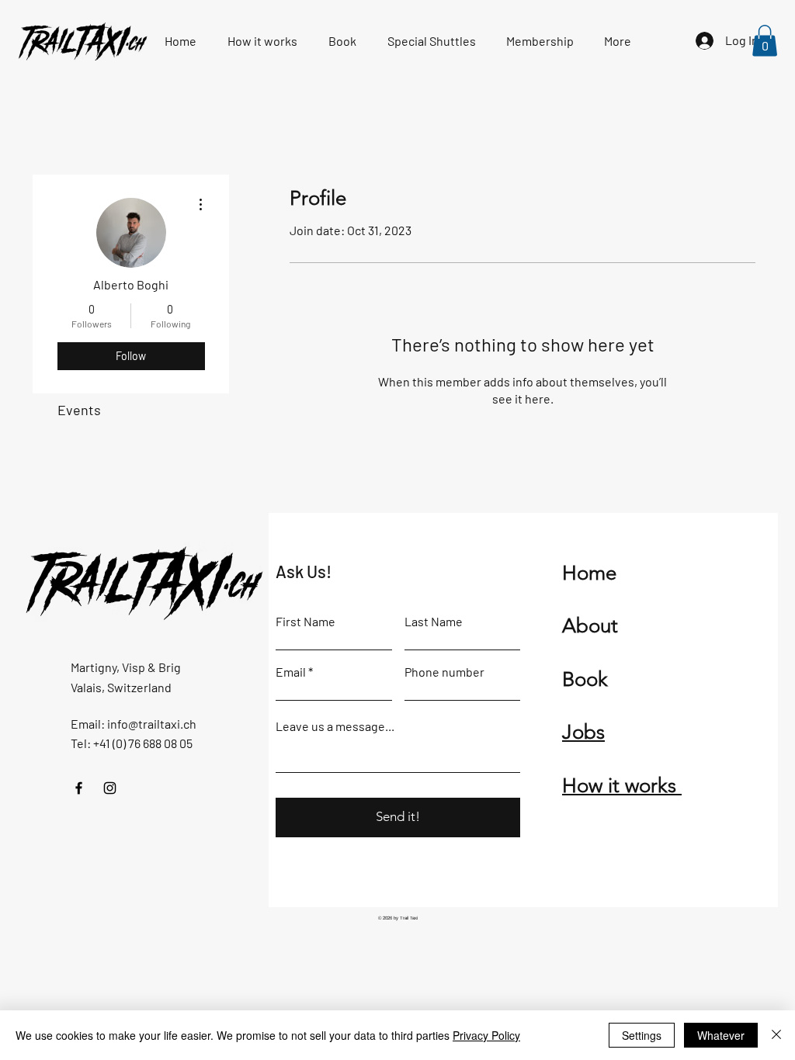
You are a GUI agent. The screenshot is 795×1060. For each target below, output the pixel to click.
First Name (305, 621)
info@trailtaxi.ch (151, 723)
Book (585, 679)
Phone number (444, 672)
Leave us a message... (335, 726)
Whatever (721, 1035)
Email (291, 672)
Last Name (433, 621)
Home (589, 573)
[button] (765, 41)
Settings (641, 1035)
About (590, 626)
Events (79, 409)
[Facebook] (79, 788)
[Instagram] (110, 788)
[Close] (776, 1035)
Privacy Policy (486, 1035)
